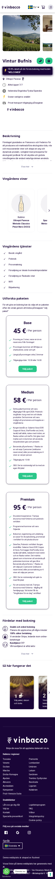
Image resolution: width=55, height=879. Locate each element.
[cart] (43, 7)
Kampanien (8, 790)
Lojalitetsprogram (37, 805)
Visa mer (25, 166)
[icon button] (50, 7)
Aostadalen (8, 786)
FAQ (31, 808)
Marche (6, 770)
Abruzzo (7, 782)
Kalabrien (33, 790)
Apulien (6, 778)
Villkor (32, 812)
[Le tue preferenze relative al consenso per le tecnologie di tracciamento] (50, 874)
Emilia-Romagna (10, 774)
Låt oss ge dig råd (11, 805)
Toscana (7, 759)
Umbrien (33, 766)
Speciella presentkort (13, 816)
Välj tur (6, 808)
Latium (32, 770)
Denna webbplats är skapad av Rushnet (21, 857)
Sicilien (6, 766)
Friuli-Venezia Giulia (12, 793)
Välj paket (27, 369)
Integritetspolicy (36, 816)
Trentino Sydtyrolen (38, 778)
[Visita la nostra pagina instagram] (29, 832)
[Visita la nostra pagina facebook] (6, 832)
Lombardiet (34, 763)
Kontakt (6, 812)
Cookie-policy (35, 820)
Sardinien (33, 774)
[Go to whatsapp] (6, 871)
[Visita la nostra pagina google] (17, 832)
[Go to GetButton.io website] (6, 876)
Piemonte (33, 759)
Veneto (6, 763)
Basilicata (33, 782)
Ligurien (32, 786)
